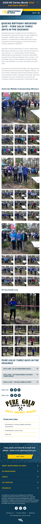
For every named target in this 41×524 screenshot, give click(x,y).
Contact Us (10, 513)
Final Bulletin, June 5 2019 (13, 430)
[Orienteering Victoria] (10, 12)
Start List (8, 434)
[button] (37, 2)
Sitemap (32, 513)
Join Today (20, 456)
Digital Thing (20, 520)
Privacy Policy (21, 513)
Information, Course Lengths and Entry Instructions (18, 425)
